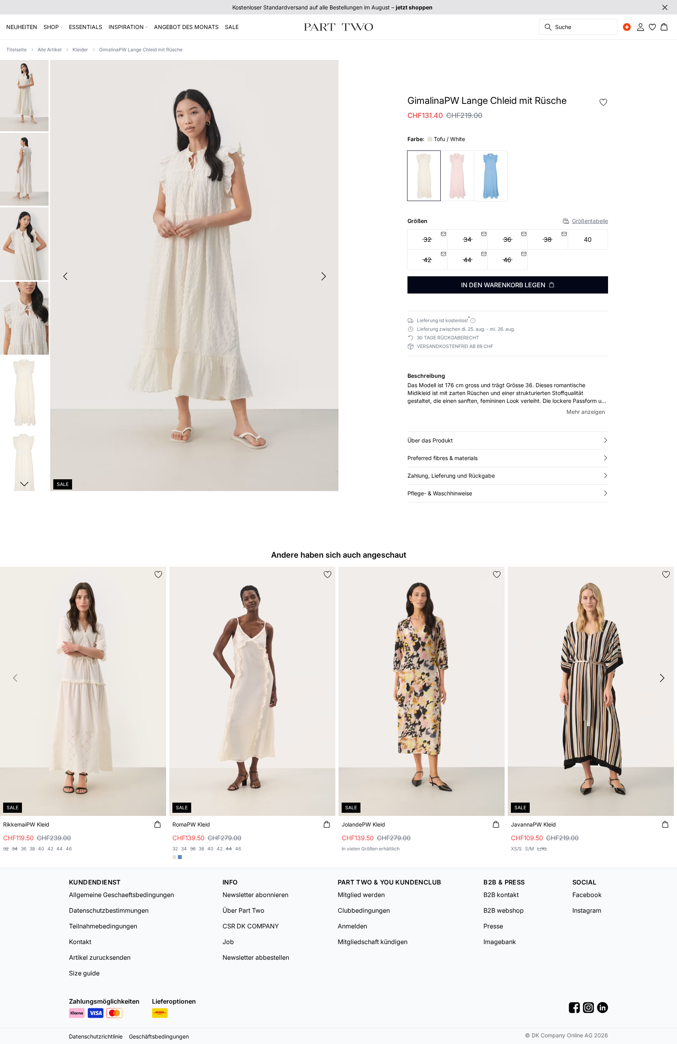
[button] (507, 440)
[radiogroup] (507, 250)
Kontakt (80, 942)
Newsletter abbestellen (256, 957)
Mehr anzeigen (586, 411)
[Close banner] (665, 7)
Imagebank (499, 942)
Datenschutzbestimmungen (108, 910)
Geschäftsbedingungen (159, 1036)
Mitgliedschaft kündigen (372, 942)
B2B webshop (503, 910)
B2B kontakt (501, 895)
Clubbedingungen (364, 910)
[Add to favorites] (603, 102)
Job (228, 942)
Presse (493, 926)
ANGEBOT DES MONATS (186, 27)
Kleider (80, 50)
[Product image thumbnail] (24, 94)
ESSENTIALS (85, 27)
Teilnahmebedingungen (103, 926)
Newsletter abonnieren (255, 895)
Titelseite (16, 50)
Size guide (84, 973)
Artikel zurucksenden (99, 957)
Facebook (587, 895)
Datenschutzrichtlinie (96, 1036)
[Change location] (627, 27)
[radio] (588, 240)
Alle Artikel (50, 50)
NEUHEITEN (21, 27)
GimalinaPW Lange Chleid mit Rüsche (141, 50)
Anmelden (352, 926)
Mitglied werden (361, 895)
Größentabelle (590, 221)
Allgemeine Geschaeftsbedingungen (121, 895)
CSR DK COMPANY (251, 926)
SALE (232, 27)
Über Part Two (243, 910)
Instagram (586, 910)
